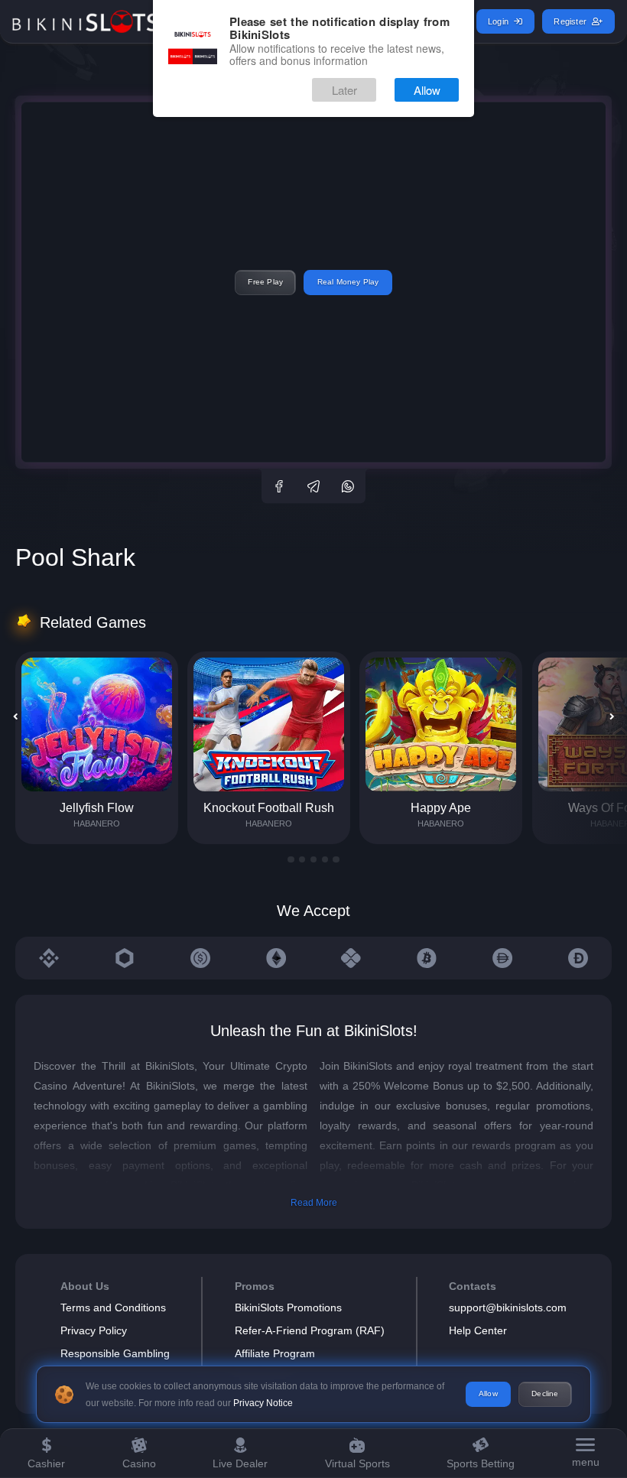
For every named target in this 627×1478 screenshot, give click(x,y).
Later (344, 90)
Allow (427, 90)
